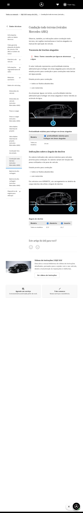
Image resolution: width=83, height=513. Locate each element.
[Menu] (8, 5)
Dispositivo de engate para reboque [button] (12, 193)
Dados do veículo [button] (13, 85)
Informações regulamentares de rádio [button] (14, 69)
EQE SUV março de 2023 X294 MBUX (29, 14)
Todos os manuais (12, 14)
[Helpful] (31, 247)
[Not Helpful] (38, 247)
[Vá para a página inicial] (41, 4)
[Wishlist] (57, 4)
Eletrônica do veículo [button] (12, 60)
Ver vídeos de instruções (47, 275)
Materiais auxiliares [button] (11, 78)
